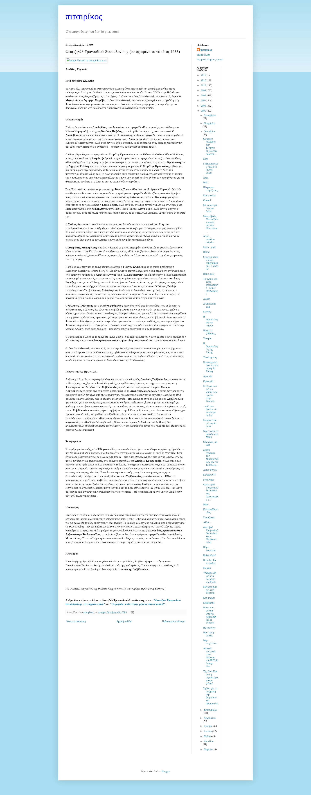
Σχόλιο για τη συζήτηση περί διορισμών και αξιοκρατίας (210, 696)
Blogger (166, 771)
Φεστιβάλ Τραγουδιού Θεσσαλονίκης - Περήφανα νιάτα (210, 535)
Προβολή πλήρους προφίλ (210, 59)
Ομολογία (208, 381)
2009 (204, 90)
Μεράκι (207, 568)
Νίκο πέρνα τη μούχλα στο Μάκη (210, 434)
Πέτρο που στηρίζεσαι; (210, 189)
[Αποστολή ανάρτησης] (132, 612)
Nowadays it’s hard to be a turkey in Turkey (210, 367)
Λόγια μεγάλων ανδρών (209, 239)
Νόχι (205, 158)
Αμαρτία (207, 376)
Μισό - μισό (209, 247)
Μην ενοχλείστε (210, 642)
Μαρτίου (209, 749)
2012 (204, 80)
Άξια (205, 177)
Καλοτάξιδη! (209, 555)
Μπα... (206, 504)
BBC (205, 182)
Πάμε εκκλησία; (209, 549)
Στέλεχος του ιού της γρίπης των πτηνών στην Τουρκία (210, 394)
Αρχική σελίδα (124, 621)
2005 (204, 110)
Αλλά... (207, 522)
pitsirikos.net (203, 54)
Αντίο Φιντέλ (210, 470)
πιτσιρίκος (84, 16)
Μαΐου (207, 736)
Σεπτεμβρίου (210, 710)
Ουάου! (207, 200)
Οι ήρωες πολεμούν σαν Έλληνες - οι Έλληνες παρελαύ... (210, 146)
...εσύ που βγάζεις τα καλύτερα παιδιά (210, 410)
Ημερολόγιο (209, 627)
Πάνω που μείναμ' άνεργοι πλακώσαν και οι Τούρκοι (209, 615)
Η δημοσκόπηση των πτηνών (210, 321)
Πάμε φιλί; (208, 274)
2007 (204, 100)
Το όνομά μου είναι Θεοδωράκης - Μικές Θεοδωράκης (210, 286)
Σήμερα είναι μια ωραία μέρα (210, 423)
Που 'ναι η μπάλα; (208, 634)
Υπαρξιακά (208, 517)
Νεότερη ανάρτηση (76, 621)
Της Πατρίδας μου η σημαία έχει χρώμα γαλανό (210, 677)
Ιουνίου (208, 731)
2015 (204, 75)
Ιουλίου (208, 726)
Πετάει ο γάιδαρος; (209, 332)
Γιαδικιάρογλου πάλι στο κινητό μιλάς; (210, 168)
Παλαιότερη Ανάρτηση (173, 621)
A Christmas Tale (209, 305)
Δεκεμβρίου (210, 115)
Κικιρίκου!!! (209, 474)
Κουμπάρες (209, 598)
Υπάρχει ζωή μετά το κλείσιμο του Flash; (209, 577)
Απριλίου (208, 741)
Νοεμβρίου (209, 123)
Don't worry (209, 195)
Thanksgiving (210, 357)
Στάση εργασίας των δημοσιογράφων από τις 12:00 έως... (210, 457)
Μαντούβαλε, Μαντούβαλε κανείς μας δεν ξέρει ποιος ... (210, 224)
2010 (204, 85)
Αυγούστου (210, 718)
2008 (204, 95)
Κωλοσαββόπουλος (210, 511)
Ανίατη (206, 299)
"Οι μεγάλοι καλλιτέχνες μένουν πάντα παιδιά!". (138, 604)
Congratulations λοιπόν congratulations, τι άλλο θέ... (210, 263)
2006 (204, 105)
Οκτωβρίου (209, 131)
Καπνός (207, 311)
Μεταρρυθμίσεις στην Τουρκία (210, 590)
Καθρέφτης (209, 602)
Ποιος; (206, 252)
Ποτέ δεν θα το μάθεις (209, 562)
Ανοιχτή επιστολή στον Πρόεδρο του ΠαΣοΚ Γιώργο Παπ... (210, 657)
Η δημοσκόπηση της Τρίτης (210, 348)
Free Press (208, 479)
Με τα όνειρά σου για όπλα (210, 208)
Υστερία (207, 338)
